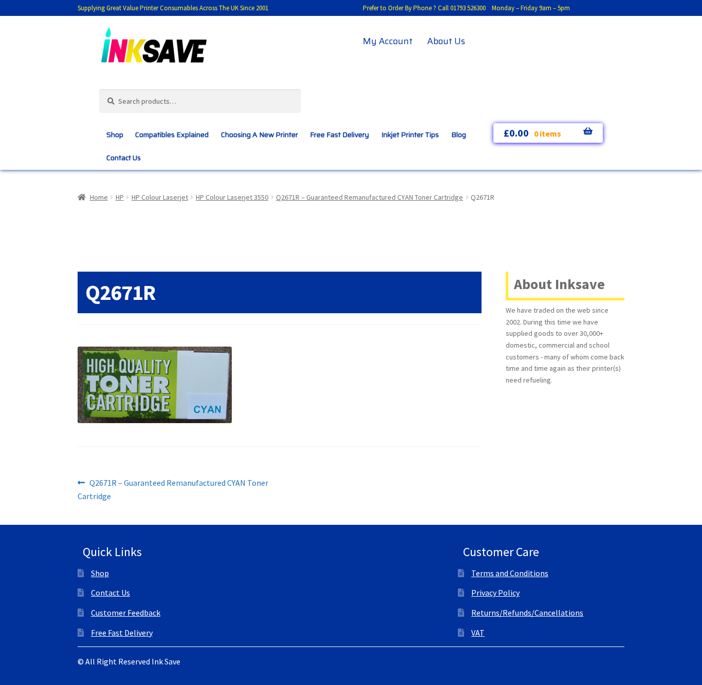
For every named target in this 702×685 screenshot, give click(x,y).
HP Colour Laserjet (160, 197)
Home (99, 197)
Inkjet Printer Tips (410, 134)
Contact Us (123, 157)
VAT (478, 632)
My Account (388, 41)
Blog (458, 134)
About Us (446, 41)
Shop (114, 134)
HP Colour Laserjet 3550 (232, 197)
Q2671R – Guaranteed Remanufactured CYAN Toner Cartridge (369, 197)
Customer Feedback (125, 612)
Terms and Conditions (509, 573)
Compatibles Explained (172, 134)
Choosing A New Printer (259, 134)
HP (120, 197)
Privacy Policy (495, 592)
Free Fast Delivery (339, 134)
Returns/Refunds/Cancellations (527, 612)
